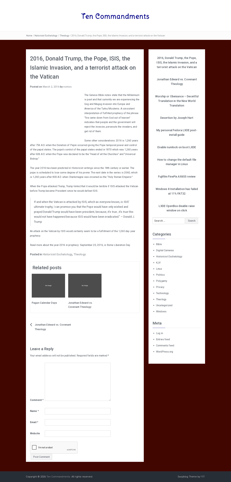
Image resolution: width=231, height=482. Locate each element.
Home (29, 35)
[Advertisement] (56, 117)
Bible (159, 244)
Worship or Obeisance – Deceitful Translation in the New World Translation (176, 101)
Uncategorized (164, 305)
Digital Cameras (165, 250)
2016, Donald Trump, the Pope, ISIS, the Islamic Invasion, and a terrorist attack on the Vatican (177, 62)
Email (34, 422)
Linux (159, 268)
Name (34, 411)
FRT (203, 476)
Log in (159, 333)
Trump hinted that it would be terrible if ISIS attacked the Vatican (102, 186)
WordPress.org (164, 351)
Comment (37, 400)
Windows (161, 311)
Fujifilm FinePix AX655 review (177, 176)
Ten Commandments (115, 16)
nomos (67, 86)
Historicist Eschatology (46, 35)
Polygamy (161, 280)
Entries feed (163, 339)
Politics (160, 274)
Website (35, 433)
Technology (162, 293)
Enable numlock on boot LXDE (176, 147)
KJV (158, 262)
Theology (64, 35)
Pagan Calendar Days (44, 302)
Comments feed (165, 345)
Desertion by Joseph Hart (176, 117)
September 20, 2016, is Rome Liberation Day (105, 245)
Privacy (160, 287)
